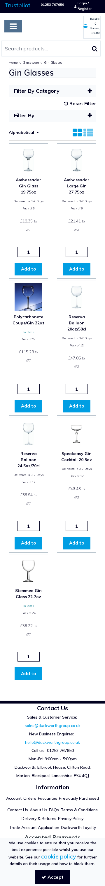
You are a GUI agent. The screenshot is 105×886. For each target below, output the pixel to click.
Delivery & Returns (39, 818)
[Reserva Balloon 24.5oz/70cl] (29, 433)
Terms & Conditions (79, 810)
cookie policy (58, 856)
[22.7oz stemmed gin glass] (29, 570)
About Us (38, 810)
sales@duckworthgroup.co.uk (52, 725)
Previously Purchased (79, 798)
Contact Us (17, 810)
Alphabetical (22, 132)
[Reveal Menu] (13, 26)
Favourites (47, 798)
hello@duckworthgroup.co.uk (52, 742)
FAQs (54, 810)
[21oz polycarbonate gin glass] (29, 296)
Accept (56, 877)
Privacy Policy (70, 818)
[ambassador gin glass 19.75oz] (29, 159)
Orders (29, 798)
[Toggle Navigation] (13, 26)
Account (14, 798)
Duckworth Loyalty (78, 827)
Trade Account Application (34, 827)
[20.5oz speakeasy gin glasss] (77, 433)
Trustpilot (17, 5)
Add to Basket (28, 270)
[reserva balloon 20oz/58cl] (77, 296)
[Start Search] (95, 48)
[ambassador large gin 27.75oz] (77, 159)
